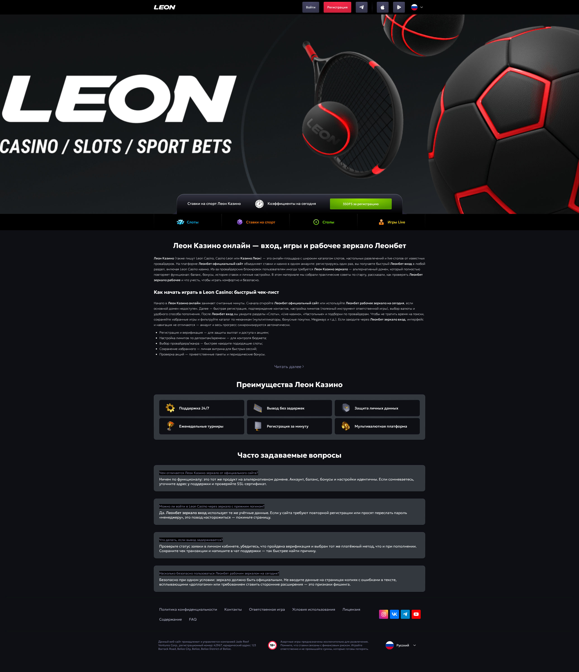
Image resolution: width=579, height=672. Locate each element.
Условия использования (313, 609)
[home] (165, 7)
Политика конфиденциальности (188, 609)
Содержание (170, 619)
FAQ (193, 619)
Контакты (233, 609)
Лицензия (351, 609)
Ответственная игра (267, 609)
